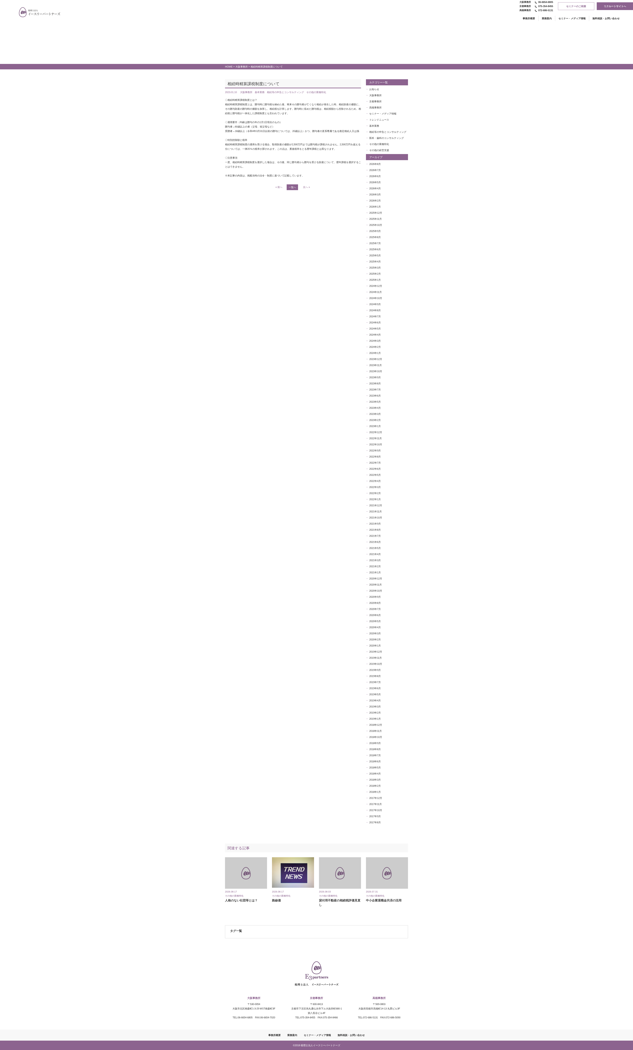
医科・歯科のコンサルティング (386, 138)
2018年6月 (375, 761)
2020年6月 (375, 615)
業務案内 (547, 18)
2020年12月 (375, 578)
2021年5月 (375, 548)
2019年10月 (375, 663)
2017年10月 (375, 810)
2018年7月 (375, 755)
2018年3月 (375, 779)
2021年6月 (375, 542)
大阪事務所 (241, 66)
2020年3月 (375, 633)
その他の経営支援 (379, 150)
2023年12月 (375, 359)
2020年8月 (375, 603)
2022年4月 (375, 481)
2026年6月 (375, 176)
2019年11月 (375, 657)
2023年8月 (375, 383)
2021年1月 (375, 572)
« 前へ (278, 187)
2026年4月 (375, 188)
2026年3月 (375, 194)
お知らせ (374, 89)
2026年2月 (375, 200)
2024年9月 (375, 304)
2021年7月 (375, 535)
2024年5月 (375, 328)
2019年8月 (375, 676)
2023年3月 (375, 414)
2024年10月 (375, 298)
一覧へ (292, 187)
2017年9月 (375, 816)
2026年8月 (375, 164)
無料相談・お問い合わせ (606, 18)
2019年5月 (375, 694)
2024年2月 (375, 346)
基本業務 (374, 125)
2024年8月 (375, 310)
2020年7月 (375, 609)
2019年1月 (375, 718)
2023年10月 (375, 371)
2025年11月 (375, 218)
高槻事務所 (375, 107)
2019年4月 (375, 700)
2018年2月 (375, 785)
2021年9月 (375, 523)
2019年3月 (375, 706)
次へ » (306, 187)
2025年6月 (375, 249)
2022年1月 (375, 499)
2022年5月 (375, 475)
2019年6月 (375, 688)
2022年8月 (375, 456)
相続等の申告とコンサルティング (387, 131)
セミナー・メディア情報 (572, 18)
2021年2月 (375, 566)
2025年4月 (375, 261)
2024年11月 (375, 292)
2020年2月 (375, 639)
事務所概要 (274, 1035)
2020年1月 (375, 645)
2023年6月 (375, 395)
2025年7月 (375, 243)
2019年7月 (375, 682)
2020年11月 (375, 584)
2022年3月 (375, 487)
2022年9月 (375, 450)
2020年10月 (375, 590)
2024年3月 (375, 340)
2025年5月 (375, 255)
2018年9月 (375, 743)
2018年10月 (375, 737)
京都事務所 (375, 101)
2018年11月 (375, 731)
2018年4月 (375, 773)
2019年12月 (375, 651)
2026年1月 (375, 206)
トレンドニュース (379, 119)
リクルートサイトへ (615, 6)
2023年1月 (375, 426)
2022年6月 (375, 468)
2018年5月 (375, 767)
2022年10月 (375, 444)
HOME (229, 66)
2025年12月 (375, 212)
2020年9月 (375, 596)
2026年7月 (375, 170)
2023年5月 (375, 401)
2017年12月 (375, 798)
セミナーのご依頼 (576, 6)
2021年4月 (375, 554)
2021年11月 (375, 511)
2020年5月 (375, 621)
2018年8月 (375, 749)
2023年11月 (375, 365)
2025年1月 (375, 279)
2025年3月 (375, 267)
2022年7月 (375, 462)
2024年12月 (375, 286)
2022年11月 (375, 438)
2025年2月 (375, 273)
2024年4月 (375, 334)
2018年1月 (375, 792)
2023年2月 (375, 420)
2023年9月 (375, 377)
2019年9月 (375, 670)
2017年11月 (375, 804)
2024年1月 (375, 353)
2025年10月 (375, 225)
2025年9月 (375, 231)
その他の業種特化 (379, 144)
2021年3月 (375, 560)
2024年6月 (375, 322)
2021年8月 (375, 529)
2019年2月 (375, 712)
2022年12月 (375, 432)
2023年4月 (375, 407)
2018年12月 (375, 724)
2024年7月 (375, 316)
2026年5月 (375, 182)
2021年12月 (375, 505)
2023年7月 (375, 389)
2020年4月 (375, 627)
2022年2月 (375, 493)
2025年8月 (375, 237)
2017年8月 (375, 822)
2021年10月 (375, 517)
